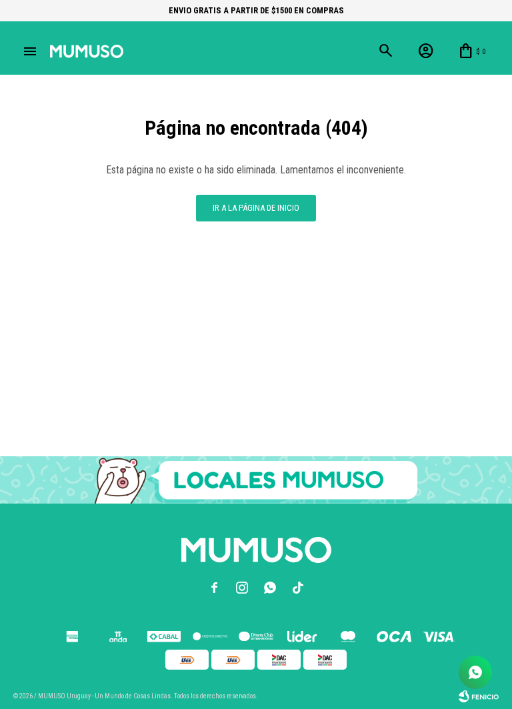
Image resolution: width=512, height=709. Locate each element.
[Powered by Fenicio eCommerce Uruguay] (479, 696)
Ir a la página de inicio (256, 208)
